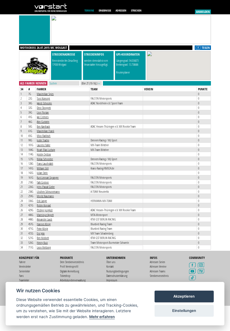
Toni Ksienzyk (43, 98)
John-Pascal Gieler (46, 187)
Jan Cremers (43, 117)
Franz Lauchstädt (45, 163)
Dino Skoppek (44, 107)
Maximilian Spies (45, 94)
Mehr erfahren (102, 316)
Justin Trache (43, 140)
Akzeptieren (184, 296)
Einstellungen (184, 310)
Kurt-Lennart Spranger (48, 177)
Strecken (136, 10)
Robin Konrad (44, 205)
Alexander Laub (44, 219)
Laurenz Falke (43, 145)
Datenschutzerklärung (116, 275)
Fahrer (22, 262)
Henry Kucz (42, 242)
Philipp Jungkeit (44, 210)
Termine (89, 10)
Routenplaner (123, 72)
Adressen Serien (157, 262)
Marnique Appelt (45, 215)
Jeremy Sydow (44, 154)
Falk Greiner (43, 182)
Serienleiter (24, 271)
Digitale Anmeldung (69, 271)
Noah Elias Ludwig (46, 150)
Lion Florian (43, 112)
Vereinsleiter (25, 266)
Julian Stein (42, 173)
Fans (21, 275)
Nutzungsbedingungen (117, 271)
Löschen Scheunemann (48, 191)
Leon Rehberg (44, 247)
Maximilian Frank (45, 131)
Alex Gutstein (43, 121)
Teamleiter (24, 280)
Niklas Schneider (45, 159)
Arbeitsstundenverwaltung (73, 280)
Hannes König (43, 224)
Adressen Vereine (158, 266)
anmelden (203, 12)
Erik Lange (42, 201)
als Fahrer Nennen (33, 83)
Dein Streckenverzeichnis (72, 262)
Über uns (110, 262)
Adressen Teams (157, 271)
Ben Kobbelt (43, 238)
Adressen (121, 10)
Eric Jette (41, 233)
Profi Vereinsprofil (69, 266)
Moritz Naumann (45, 196)
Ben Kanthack (43, 126)
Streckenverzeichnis (159, 275)
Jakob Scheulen (44, 103)
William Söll (43, 168)
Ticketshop (65, 275)
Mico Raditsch (43, 136)
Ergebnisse (105, 10)
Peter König (42, 228)
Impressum (111, 280)
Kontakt (110, 266)
